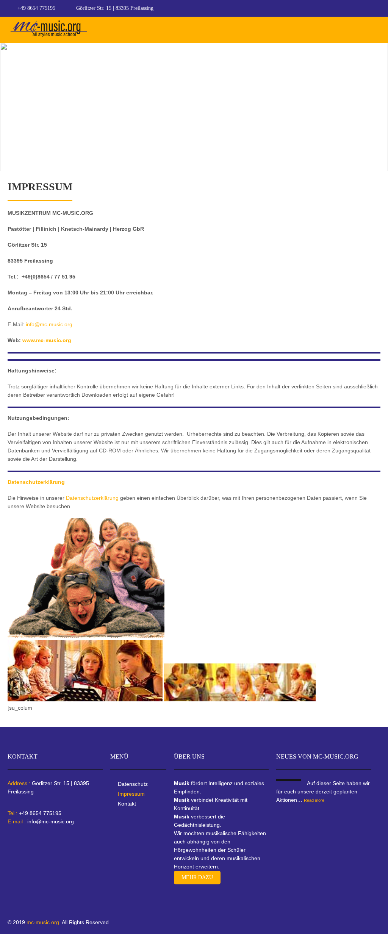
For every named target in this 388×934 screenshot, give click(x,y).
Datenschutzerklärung (91, 498)
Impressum (131, 794)
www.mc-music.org (46, 340)
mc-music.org (43, 922)
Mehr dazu (197, 877)
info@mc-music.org (49, 324)
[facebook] (363, 8)
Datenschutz (133, 784)
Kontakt (127, 804)
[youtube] (378, 8)
